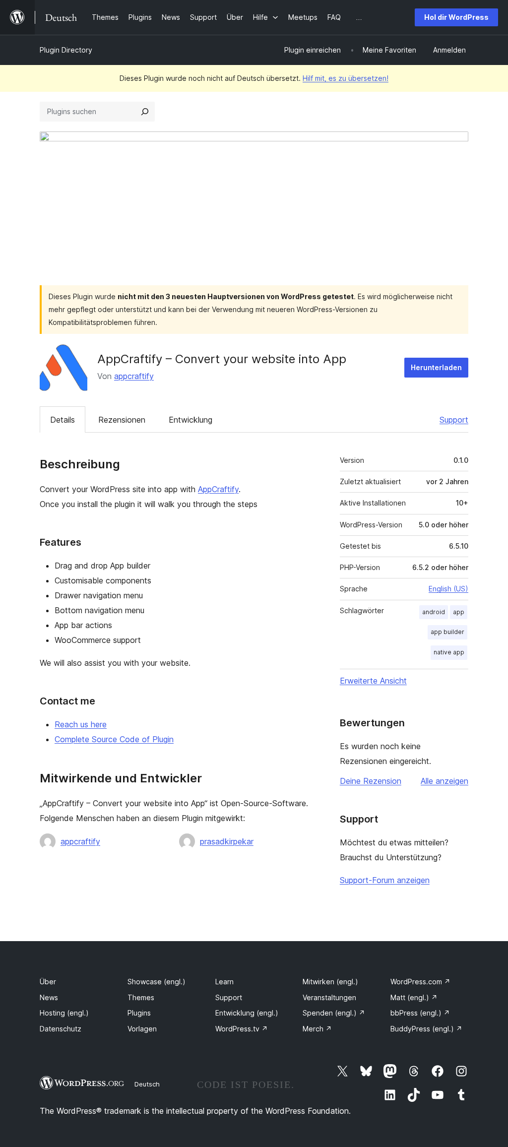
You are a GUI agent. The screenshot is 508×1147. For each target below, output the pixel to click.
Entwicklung (190, 420)
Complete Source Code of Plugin (114, 739)
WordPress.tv (241, 1028)
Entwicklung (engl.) (246, 1013)
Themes (140, 997)
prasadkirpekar (227, 841)
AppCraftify (218, 489)
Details (62, 420)
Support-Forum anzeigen (385, 880)
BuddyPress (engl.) (426, 1028)
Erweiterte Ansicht (373, 681)
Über (48, 981)
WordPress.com (420, 981)
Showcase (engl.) (156, 981)
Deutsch (147, 1084)
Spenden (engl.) (334, 1013)
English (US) (448, 588)
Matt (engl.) (414, 997)
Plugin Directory (66, 50)
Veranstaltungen (329, 997)
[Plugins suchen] (145, 112)
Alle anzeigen (444, 781)
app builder (447, 632)
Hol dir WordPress (456, 17)
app (458, 612)
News (49, 997)
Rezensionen (121, 420)
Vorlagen (142, 1028)
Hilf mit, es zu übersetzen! (345, 78)
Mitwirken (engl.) (330, 981)
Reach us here (81, 724)
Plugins (139, 1013)
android (433, 612)
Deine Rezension (370, 781)
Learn (224, 981)
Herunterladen (436, 367)
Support (454, 420)
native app (449, 652)
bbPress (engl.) (420, 1013)
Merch (317, 1028)
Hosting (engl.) (64, 1013)
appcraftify (134, 376)
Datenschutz (60, 1028)
